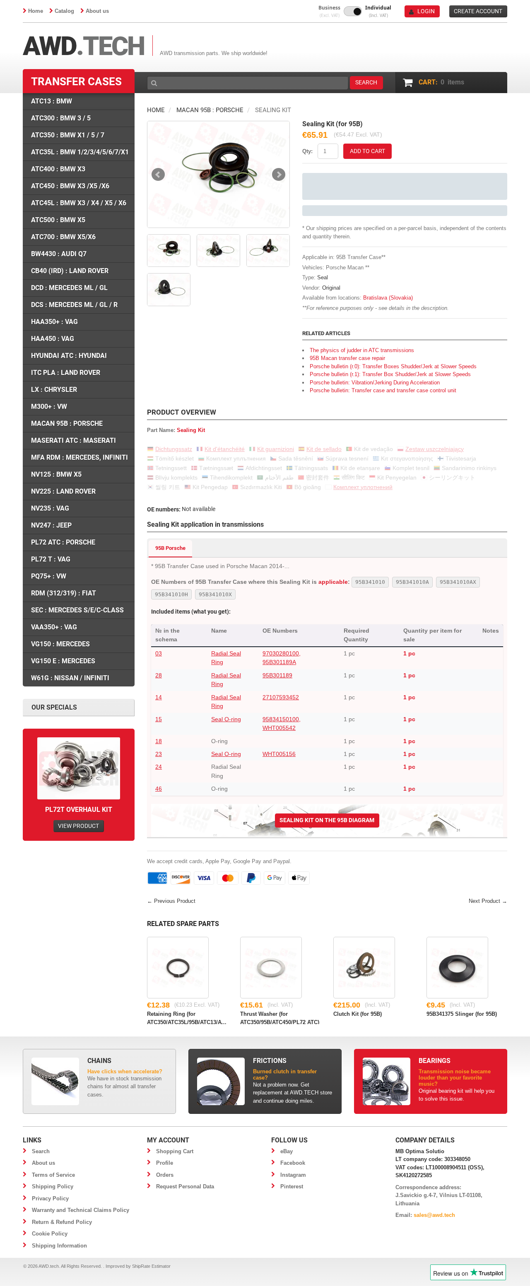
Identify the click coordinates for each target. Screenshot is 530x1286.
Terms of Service (53, 1175)
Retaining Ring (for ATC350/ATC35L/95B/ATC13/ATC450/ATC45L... (187, 1017)
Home (35, 11)
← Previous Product (171, 901)
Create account (478, 11)
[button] (329, 11)
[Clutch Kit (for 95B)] (364, 967)
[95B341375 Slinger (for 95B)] (457, 967)
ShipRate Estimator (151, 1266)
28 (158, 675)
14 (158, 697)
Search (41, 1151)
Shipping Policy (52, 1186)
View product (78, 826)
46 (158, 788)
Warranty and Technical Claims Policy (80, 1210)
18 (158, 741)
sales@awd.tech (434, 1215)
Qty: (307, 151)
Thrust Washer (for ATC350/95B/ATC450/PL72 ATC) (279, 1017)
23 (158, 754)
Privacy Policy (50, 1198)
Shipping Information (59, 1246)
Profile (164, 1163)
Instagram (293, 1175)
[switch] (353, 11)
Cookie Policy (49, 1234)
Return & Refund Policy (62, 1222)
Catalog (64, 11)
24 (158, 766)
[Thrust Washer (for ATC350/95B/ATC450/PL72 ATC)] (271, 967)
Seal (322, 277)
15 (158, 719)
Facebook (292, 1163)
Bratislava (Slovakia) (388, 298)
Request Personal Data (185, 1186)
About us (97, 11)
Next (278, 174)
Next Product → (488, 901)
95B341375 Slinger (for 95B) (461, 1014)
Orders (164, 1175)
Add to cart (367, 151)
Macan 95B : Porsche (209, 110)
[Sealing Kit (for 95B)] (218, 174)
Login (426, 11)
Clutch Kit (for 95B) (357, 1014)
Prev (158, 174)
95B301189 (277, 675)
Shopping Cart (174, 1151)
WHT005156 (279, 754)
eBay (286, 1151)
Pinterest (291, 1186)
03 (158, 653)
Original (331, 288)
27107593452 (281, 697)
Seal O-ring (226, 719)
